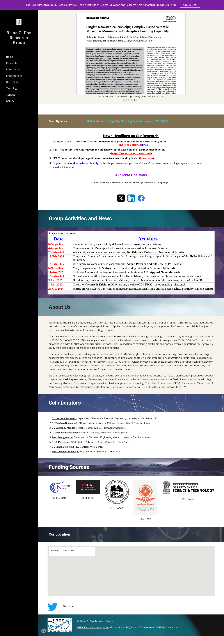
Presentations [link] (14, 75)
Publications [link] (13, 69)
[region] (112, 5)
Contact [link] (10, 94)
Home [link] (9, 56)
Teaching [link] (11, 88)
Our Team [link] (12, 82)
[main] (131, 121)
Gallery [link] (10, 101)
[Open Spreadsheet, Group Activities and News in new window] (209, 235)
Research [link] (11, 63)
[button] (220, 14)
